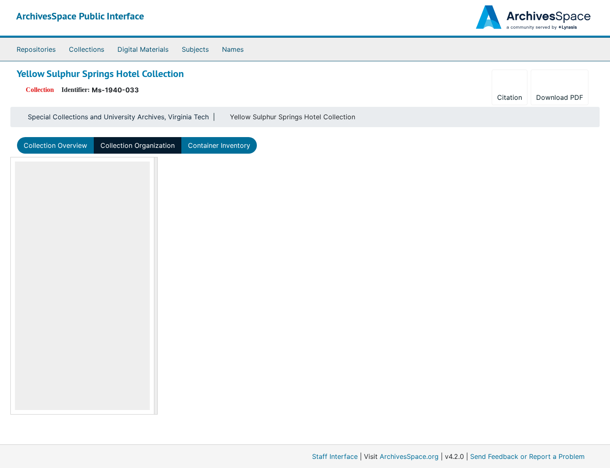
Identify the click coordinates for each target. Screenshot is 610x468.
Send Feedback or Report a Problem (527, 456)
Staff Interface (335, 456)
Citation (509, 97)
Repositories (36, 49)
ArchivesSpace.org (409, 456)
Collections (86, 49)
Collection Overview (55, 145)
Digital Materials (142, 49)
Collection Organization (137, 145)
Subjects (195, 49)
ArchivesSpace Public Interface (80, 16)
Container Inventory (219, 145)
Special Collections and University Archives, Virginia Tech (118, 117)
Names (233, 49)
